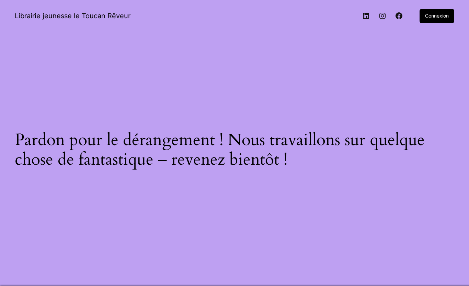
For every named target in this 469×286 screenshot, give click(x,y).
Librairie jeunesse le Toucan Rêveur (72, 16)
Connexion (437, 16)
